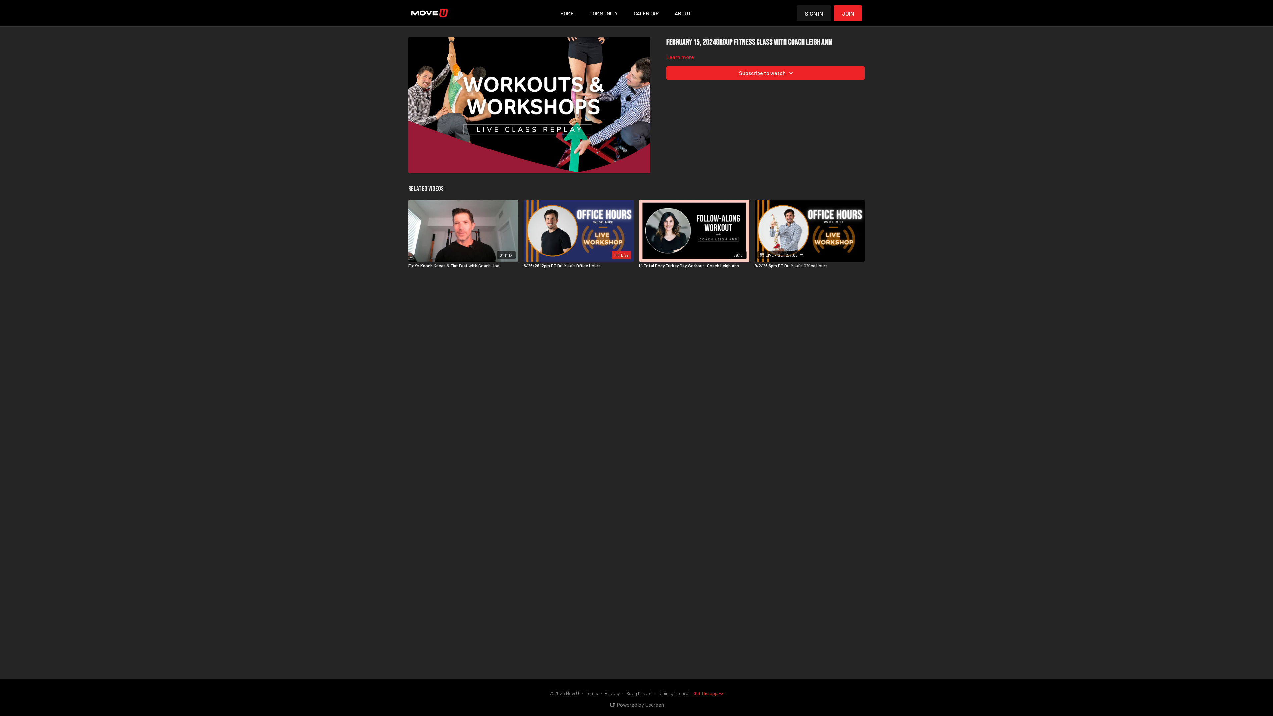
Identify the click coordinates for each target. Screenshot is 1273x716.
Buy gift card (639, 693)
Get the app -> (709, 693)
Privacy (612, 693)
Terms (592, 693)
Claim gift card (673, 693)
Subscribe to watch (762, 73)
